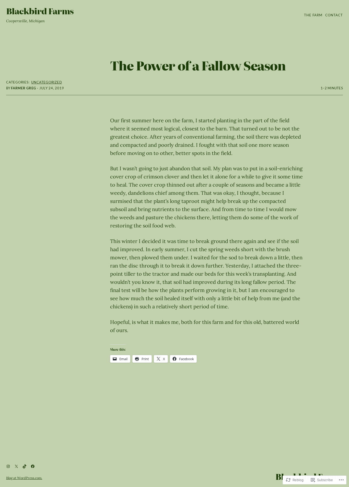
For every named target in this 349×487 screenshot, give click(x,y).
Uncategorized (46, 82)
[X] (16, 466)
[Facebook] (33, 466)
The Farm (313, 15)
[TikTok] (24, 466)
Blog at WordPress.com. (24, 478)
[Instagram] (8, 466)
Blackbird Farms (40, 11)
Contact (334, 15)
